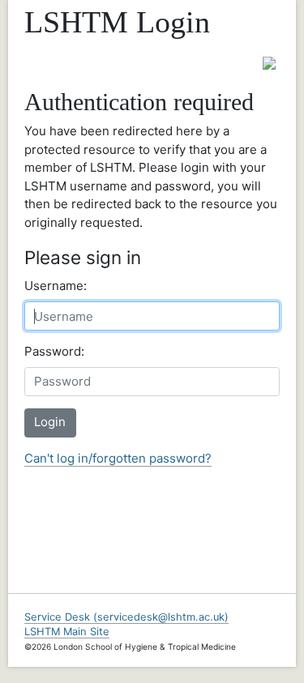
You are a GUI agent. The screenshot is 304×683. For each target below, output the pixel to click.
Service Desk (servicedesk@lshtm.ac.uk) (126, 617)
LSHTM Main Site (66, 631)
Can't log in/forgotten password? (118, 458)
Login (50, 421)
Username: (55, 285)
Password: (54, 351)
